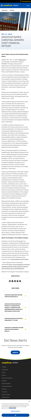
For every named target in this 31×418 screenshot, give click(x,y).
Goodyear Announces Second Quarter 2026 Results (13, 295)
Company (4, 367)
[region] (15, 408)
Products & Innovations (7, 378)
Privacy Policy (13, 408)
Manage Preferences (15, 411)
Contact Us (4, 389)
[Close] (29, 401)
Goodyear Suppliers (6, 383)
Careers (3, 372)
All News (12, 10)
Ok (15, 415)
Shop (28, 5)
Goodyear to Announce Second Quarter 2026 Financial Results (14, 329)
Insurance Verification (7, 386)
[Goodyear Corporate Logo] (6, 5)
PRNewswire (22, 59)
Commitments (5, 369)
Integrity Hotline (5, 397)
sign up (15, 352)
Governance (4, 391)
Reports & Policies (6, 394)
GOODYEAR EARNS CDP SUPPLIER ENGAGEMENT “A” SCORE (14, 319)
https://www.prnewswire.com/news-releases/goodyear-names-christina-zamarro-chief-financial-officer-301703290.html (16, 266)
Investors (4, 375)
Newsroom (4, 10)
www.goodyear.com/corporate (19, 259)
